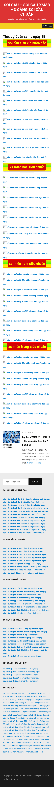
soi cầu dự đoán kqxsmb (16, 740)
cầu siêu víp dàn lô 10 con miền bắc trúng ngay (21, 672)
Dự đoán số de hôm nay (39, 712)
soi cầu (16, 736)
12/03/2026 (29, 433)
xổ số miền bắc (41, 749)
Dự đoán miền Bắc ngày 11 (18, 712)
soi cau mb (44, 733)
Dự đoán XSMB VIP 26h (30, 715)
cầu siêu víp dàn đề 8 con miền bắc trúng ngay (21, 678)
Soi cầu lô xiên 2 (40, 743)
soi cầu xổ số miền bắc (39, 746)
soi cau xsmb (8, 736)
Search (35, 482)
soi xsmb (17, 749)
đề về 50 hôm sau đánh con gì (31, 752)
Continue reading (35, 463)
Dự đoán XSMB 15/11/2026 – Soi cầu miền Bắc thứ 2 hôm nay (36, 441)
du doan (47, 699)
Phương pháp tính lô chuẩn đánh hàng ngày (22, 733)
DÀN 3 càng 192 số (22, 703)
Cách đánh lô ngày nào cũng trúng (30, 699)
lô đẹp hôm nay (36, 730)
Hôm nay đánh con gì (38, 727)
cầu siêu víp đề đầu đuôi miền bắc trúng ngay (20, 681)
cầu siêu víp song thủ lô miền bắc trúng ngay (20, 675)
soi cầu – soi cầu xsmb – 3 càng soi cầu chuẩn (27, 9)
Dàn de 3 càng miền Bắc (16, 706)
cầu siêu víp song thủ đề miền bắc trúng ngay (20, 669)
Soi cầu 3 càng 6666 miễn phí (31, 736)
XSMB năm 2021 (28, 749)
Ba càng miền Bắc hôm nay (13, 693)
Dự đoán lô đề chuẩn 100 (8, 446)
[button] (47, 26)
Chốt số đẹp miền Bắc (28, 696)
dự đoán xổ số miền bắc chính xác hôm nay (30, 718)
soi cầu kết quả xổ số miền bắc (21, 743)
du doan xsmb (8, 703)
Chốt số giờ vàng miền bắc (35, 693)
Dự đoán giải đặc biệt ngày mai (38, 706)
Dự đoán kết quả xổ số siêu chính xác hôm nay (21, 709)
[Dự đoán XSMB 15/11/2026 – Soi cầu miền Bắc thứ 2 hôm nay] (11, 437)
